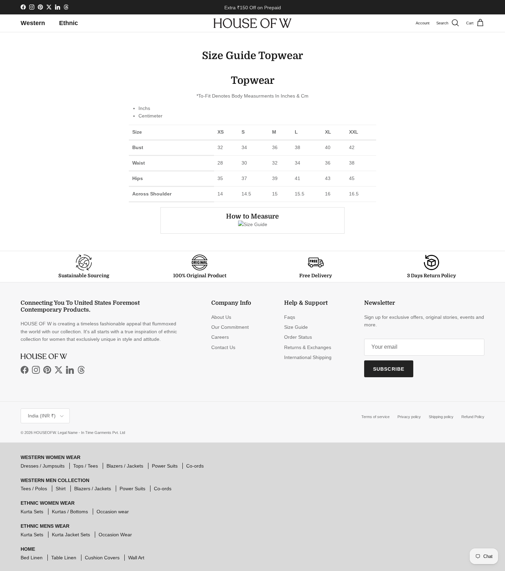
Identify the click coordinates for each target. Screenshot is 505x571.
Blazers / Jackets (124, 466)
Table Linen (63, 557)
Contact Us (223, 347)
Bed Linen (32, 557)
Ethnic (68, 23)
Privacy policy (409, 417)
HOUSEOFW (45, 432)
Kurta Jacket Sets (71, 534)
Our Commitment (230, 327)
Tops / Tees (85, 466)
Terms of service (375, 417)
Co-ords (195, 466)
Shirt (61, 488)
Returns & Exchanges (307, 347)
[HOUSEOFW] (252, 23)
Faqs (289, 317)
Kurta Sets (32, 511)
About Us (221, 317)
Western (33, 23)
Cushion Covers (102, 557)
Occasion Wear (115, 534)
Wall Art (136, 557)
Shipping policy (441, 417)
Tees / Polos (34, 488)
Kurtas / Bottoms (70, 511)
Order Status (298, 337)
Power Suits (165, 466)
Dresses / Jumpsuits (43, 466)
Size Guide (296, 327)
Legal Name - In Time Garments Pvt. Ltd (91, 432)
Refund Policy (472, 417)
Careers (220, 337)
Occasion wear (113, 511)
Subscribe (388, 369)
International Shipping (308, 357)
